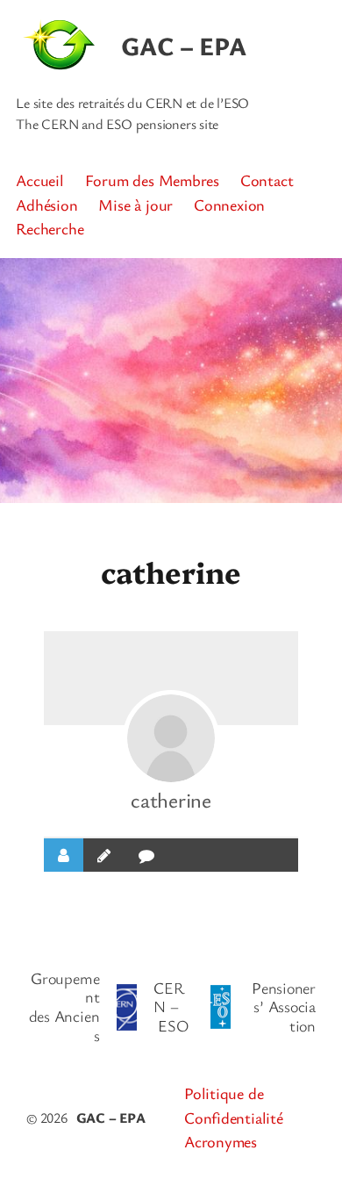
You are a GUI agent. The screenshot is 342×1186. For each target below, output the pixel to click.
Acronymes (220, 1141)
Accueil (39, 179)
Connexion (229, 204)
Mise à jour (135, 204)
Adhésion (46, 204)
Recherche (49, 228)
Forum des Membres (152, 179)
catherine (171, 800)
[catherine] (171, 738)
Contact (266, 179)
